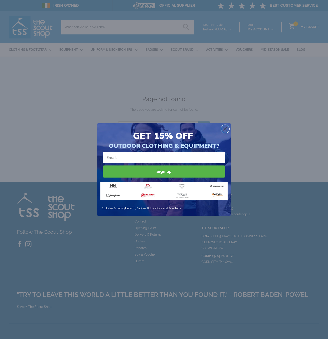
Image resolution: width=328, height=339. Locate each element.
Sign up (164, 171)
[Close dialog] (225, 129)
